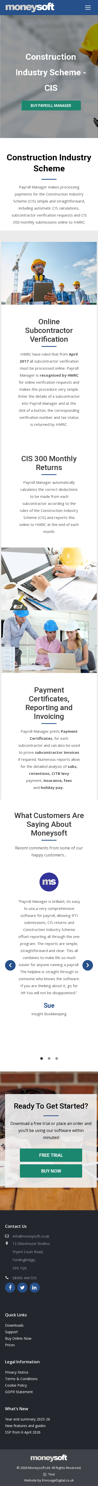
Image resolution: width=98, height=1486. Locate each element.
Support (11, 1331)
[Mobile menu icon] (88, 8)
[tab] (41, 1057)
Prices (10, 1344)
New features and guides (25, 1425)
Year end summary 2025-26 (27, 1419)
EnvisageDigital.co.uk (58, 1480)
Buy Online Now (18, 1338)
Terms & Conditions (21, 1378)
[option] (49, 945)
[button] (10, 965)
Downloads (14, 1325)
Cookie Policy (16, 1385)
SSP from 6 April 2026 (22, 1432)
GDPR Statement (19, 1391)
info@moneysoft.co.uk (31, 1236)
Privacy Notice (16, 1372)
